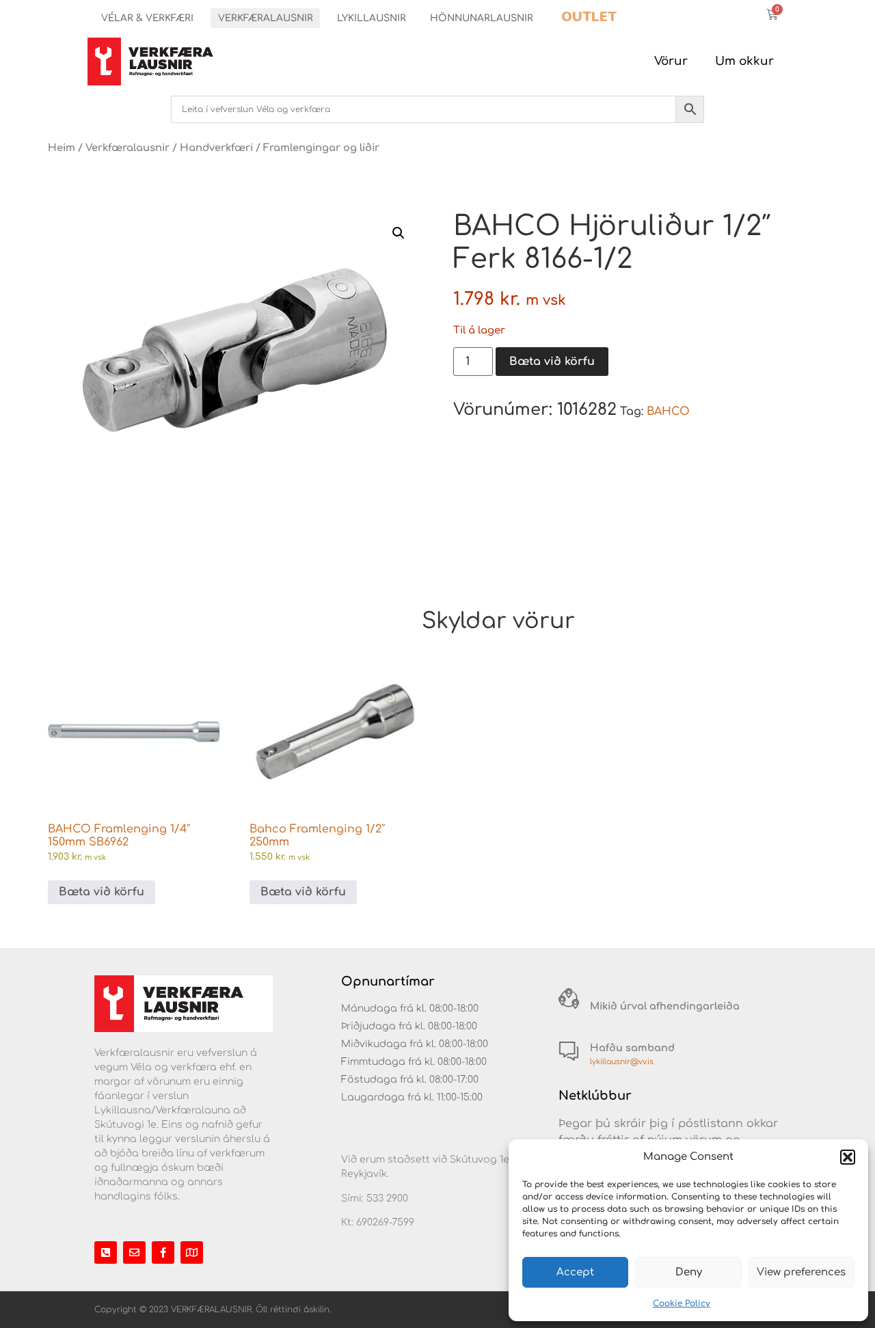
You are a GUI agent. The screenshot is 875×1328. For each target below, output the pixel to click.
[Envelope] (134, 1252)
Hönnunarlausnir (481, 18)
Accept (575, 1272)
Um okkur (744, 61)
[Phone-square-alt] (105, 1252)
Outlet (589, 17)
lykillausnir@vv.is (622, 1061)
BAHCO (668, 411)
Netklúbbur (595, 1095)
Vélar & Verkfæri (147, 18)
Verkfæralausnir (265, 18)
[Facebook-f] (163, 1252)
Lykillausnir (371, 18)
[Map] (191, 1252)
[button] (847, 1157)
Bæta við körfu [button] (101, 892)
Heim (61, 147)
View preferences (801, 1272)
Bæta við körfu (552, 361)
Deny (688, 1272)
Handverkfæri (216, 147)
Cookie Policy (681, 1303)
